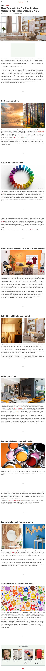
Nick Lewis (9, 495)
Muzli (31, 230)
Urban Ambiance (14, 552)
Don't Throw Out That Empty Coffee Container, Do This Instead (39, 661)
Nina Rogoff (4, 13)
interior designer (40, 131)
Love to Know (12, 133)
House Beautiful (4, 619)
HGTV (14, 137)
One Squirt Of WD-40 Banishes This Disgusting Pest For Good (28, 661)
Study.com (3, 193)
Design (2, 5)
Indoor (7, 5)
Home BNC (36, 614)
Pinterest (25, 137)
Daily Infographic (18, 408)
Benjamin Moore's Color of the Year (15, 500)
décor (17, 411)
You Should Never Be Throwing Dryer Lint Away (17, 661)
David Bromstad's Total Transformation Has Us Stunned (6, 661)
